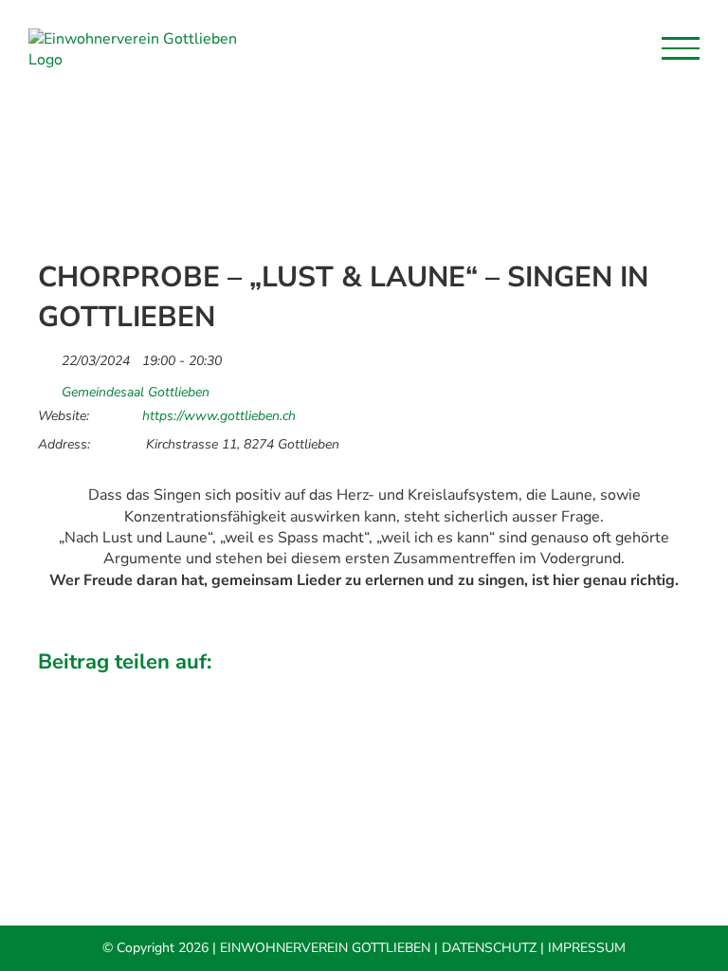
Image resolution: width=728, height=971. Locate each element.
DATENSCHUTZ (489, 948)
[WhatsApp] (609, 689)
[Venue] (48, 387)
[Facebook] (513, 689)
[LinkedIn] (577, 689)
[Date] (48, 356)
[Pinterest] (642, 689)
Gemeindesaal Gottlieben (135, 392)
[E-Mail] (674, 689)
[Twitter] (545, 689)
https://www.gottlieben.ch (219, 416)
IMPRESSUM (587, 948)
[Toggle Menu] (680, 48)
